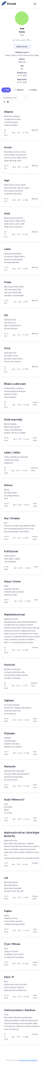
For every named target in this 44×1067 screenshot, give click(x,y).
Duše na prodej (13, 419)
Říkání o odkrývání (15, 383)
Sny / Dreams (12, 518)
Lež (6, 877)
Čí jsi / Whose (12, 944)
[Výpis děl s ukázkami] (8, 102)
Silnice (8, 485)
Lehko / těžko (12, 452)
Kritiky (34, 90)
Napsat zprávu (22, 46)
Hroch (8, 147)
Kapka (8, 911)
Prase (7, 282)
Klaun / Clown (12, 581)
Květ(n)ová (11, 551)
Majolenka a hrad (14, 614)
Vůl (6, 315)
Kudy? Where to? (14, 799)
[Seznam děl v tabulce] (4, 102)
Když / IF (9, 977)
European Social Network (28, 1060)
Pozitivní (9, 664)
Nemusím (9, 766)
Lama (7, 249)
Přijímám (9, 733)
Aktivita (20, 90)
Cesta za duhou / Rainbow (19, 1010)
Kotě (7, 213)
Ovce (7, 348)
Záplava (9, 700)
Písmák (11, 3)
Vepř (6, 180)
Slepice (8, 111)
